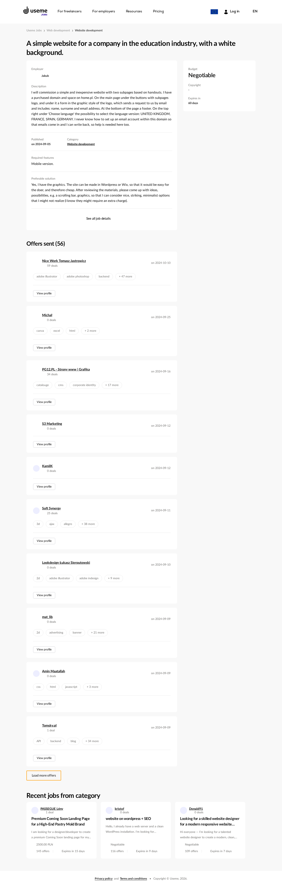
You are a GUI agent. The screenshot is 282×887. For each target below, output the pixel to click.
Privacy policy (104, 878)
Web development (58, 30)
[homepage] (35, 10)
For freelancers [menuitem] (70, 11)
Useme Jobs (34, 30)
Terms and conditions (133, 878)
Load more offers (44, 775)
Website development (89, 30)
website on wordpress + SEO (128, 819)
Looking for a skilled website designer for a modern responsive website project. (209, 822)
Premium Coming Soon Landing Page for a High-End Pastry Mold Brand (60, 821)
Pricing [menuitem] (158, 11)
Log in (234, 11)
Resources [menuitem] (134, 11)
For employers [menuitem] (103, 11)
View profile (44, 293)
